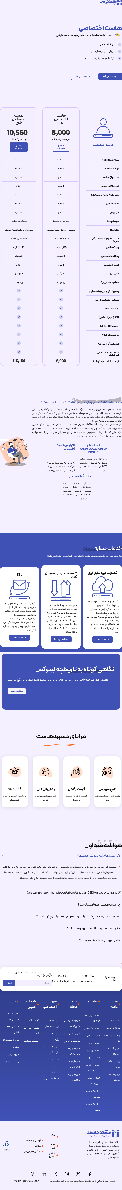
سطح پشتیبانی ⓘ (110, 282)
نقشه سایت (55, 1181)
